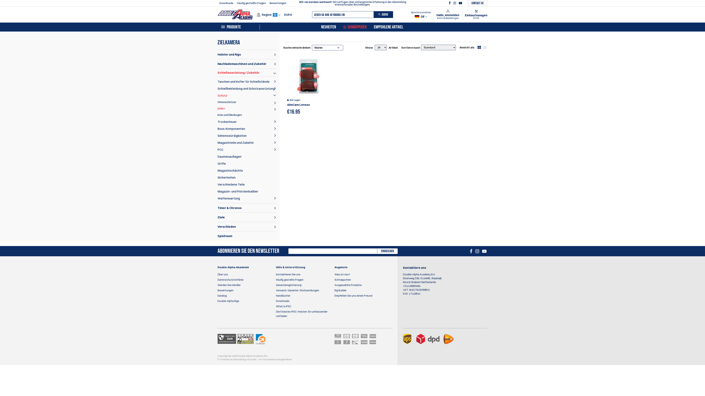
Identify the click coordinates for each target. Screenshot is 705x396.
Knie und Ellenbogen (230, 115)
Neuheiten (328, 27)
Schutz (222, 95)
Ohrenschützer (227, 102)
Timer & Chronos (230, 208)
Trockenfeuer (227, 122)
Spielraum (225, 236)
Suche (385, 14)
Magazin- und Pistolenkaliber (238, 191)
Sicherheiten (227, 177)
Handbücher (283, 295)
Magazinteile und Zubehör (236, 142)
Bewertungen (278, 3)
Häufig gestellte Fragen (251, 3)
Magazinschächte (230, 170)
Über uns (223, 274)
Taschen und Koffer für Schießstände (244, 81)
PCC (220, 149)
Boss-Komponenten (231, 129)
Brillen (221, 108)
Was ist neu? (342, 274)
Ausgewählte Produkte (348, 285)
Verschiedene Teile (231, 184)
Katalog (222, 295)
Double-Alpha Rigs (228, 301)
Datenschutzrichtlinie (230, 279)
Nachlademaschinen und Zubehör (242, 64)
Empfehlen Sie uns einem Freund (353, 295)
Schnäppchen (356, 27)
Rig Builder (341, 290)
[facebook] (450, 3)
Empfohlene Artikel (388, 27)
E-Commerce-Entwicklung (232, 359)
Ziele (221, 217)
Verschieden (227, 226)
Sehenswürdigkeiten (232, 136)
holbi (254, 359)
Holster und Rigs (229, 54)
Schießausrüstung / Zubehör (238, 72)
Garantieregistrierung (288, 285)
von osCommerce (268, 359)
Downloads (226, 3)
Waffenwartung (229, 198)
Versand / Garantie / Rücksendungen (297, 290)
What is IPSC (283, 306)
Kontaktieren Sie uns (288, 274)
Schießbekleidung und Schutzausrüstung (246, 88)
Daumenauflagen (229, 156)
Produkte (234, 27)
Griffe (222, 163)
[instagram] (455, 3)
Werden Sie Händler (229, 285)
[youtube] (460, 3)
